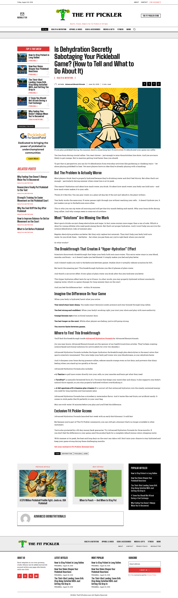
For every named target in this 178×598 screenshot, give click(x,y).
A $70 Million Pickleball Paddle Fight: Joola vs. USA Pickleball (43, 502)
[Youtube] (36, 576)
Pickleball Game (81, 453)
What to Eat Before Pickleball (30, 229)
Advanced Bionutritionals (75, 84)
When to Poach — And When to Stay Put (98, 500)
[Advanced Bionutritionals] (56, 84)
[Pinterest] (154, 84)
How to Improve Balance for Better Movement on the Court (33, 220)
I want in (143, 570)
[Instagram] (25, 576)
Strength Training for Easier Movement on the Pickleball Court (33, 199)
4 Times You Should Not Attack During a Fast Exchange (38, 100)
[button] (134, 29)
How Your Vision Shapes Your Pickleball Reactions (39, 69)
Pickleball (32, 60)
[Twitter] (149, 84)
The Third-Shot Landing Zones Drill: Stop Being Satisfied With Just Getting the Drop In (39, 84)
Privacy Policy (151, 575)
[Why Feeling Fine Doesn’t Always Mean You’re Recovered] (22, 114)
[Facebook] (144, 84)
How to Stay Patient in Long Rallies (39, 56)
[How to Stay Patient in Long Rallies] (22, 57)
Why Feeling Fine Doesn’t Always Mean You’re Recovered (38, 114)
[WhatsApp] (159, 84)
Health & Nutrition (35, 119)
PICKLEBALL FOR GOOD (26, 126)
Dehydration (67, 453)
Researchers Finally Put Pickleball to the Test (32, 189)
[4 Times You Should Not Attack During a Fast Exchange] (22, 101)
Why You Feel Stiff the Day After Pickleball (31, 210)
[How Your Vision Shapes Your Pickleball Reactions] (22, 69)
